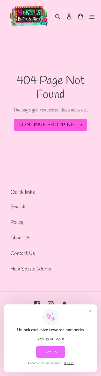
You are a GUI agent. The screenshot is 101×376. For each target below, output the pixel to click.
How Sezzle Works (30, 269)
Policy (16, 222)
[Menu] (92, 16)
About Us (20, 237)
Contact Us (22, 253)
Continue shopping (46, 125)
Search (17, 206)
